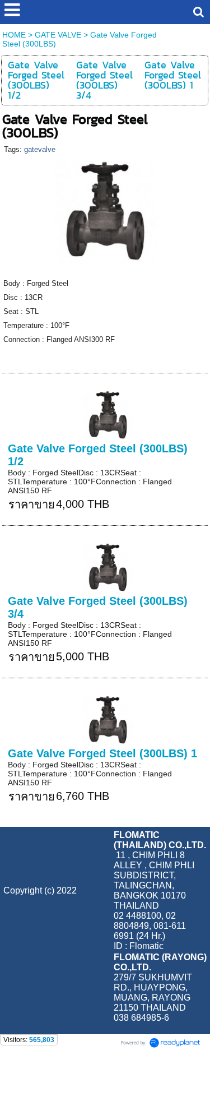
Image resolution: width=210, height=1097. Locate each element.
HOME (14, 34)
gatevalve (39, 149)
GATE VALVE (58, 34)
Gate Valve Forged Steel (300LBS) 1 (102, 753)
